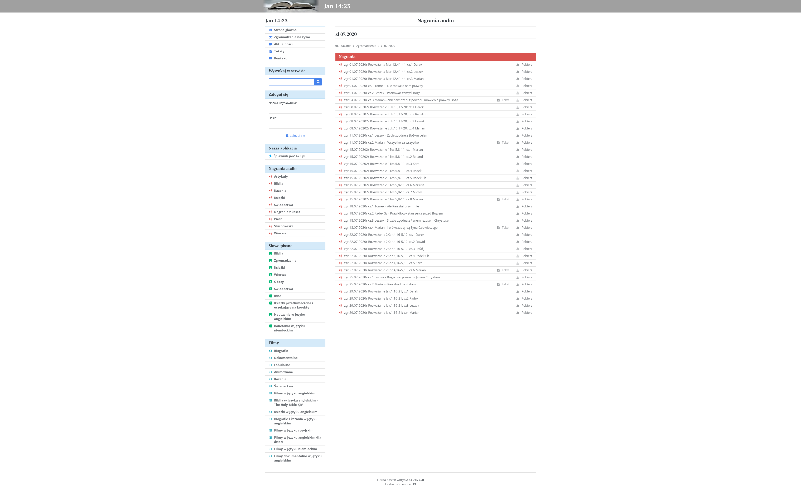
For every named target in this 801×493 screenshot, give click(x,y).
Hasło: (273, 118)
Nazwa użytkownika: (283, 103)
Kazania (345, 46)
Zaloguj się (297, 136)
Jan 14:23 (337, 6)
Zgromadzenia (366, 46)
